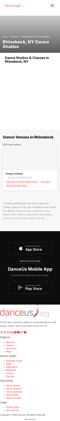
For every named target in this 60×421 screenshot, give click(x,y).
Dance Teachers (14, 388)
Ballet (9, 364)
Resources (11, 348)
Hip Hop (10, 376)
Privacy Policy (13, 407)
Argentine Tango (14, 361)
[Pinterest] (15, 333)
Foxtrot (9, 373)
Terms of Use (12, 410)
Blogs (9, 351)
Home (5, 36)
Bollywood (11, 370)
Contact (10, 345)
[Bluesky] (25, 333)
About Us (10, 342)
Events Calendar (14, 391)
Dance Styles (12, 395)
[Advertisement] (30, 95)
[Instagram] (8, 333)
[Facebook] (1, 333)
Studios (14, 36)
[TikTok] (22, 333)
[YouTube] (18, 333)
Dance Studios (13, 385)
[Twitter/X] (5, 333)
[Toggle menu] (52, 5)
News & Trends (13, 398)
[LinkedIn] (12, 333)
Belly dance (11, 367)
